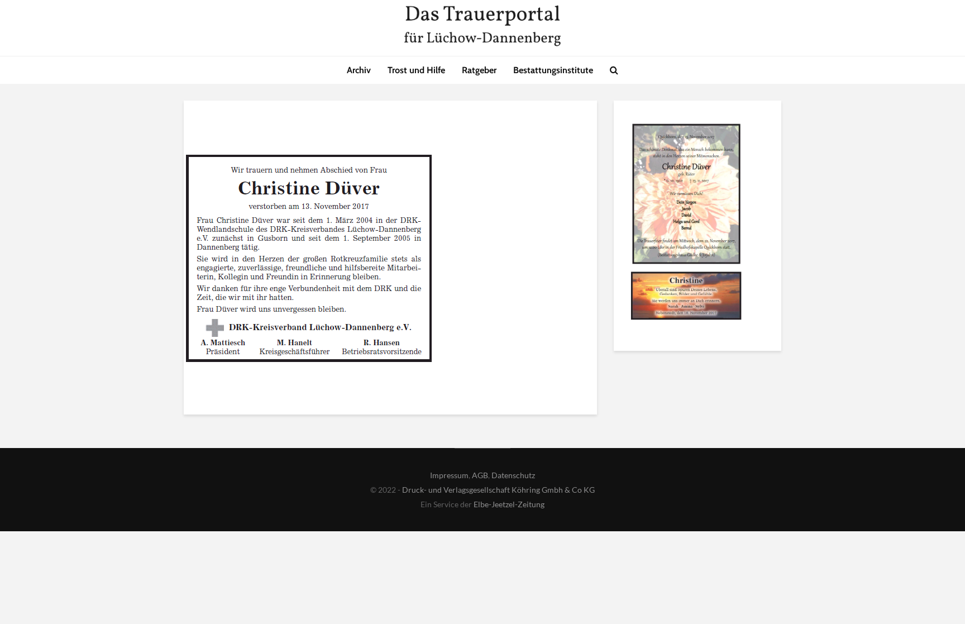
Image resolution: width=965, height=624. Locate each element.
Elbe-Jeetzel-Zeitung (509, 504)
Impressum (449, 475)
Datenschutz (513, 475)
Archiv (359, 70)
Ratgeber (479, 70)
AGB (480, 475)
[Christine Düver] (686, 195)
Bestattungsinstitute (553, 70)
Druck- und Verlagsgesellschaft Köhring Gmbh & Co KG (498, 489)
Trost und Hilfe (416, 70)
